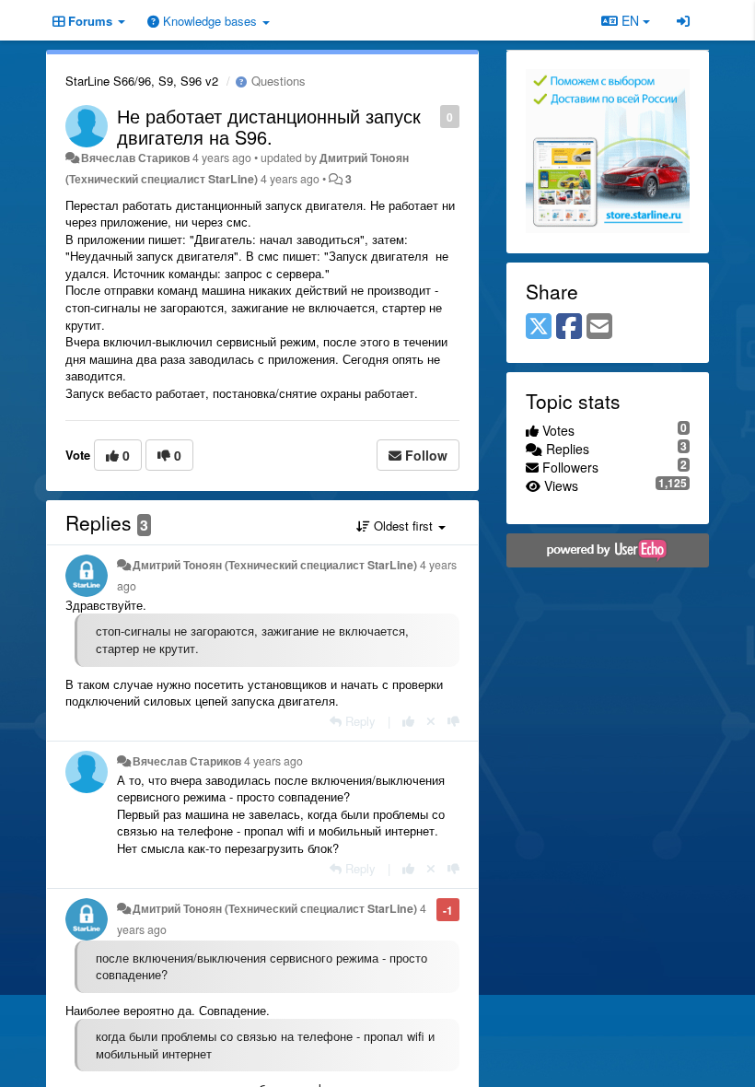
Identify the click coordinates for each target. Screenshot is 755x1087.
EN (630, 20)
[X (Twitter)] (539, 327)
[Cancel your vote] (431, 721)
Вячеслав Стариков (135, 157)
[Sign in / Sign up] (683, 20)
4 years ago (273, 761)
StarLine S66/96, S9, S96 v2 (141, 80)
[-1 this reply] (453, 721)
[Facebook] (569, 327)
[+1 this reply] (408, 721)
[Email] (599, 327)
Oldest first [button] (403, 525)
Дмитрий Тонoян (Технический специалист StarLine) (275, 564)
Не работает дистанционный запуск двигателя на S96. (269, 126)
